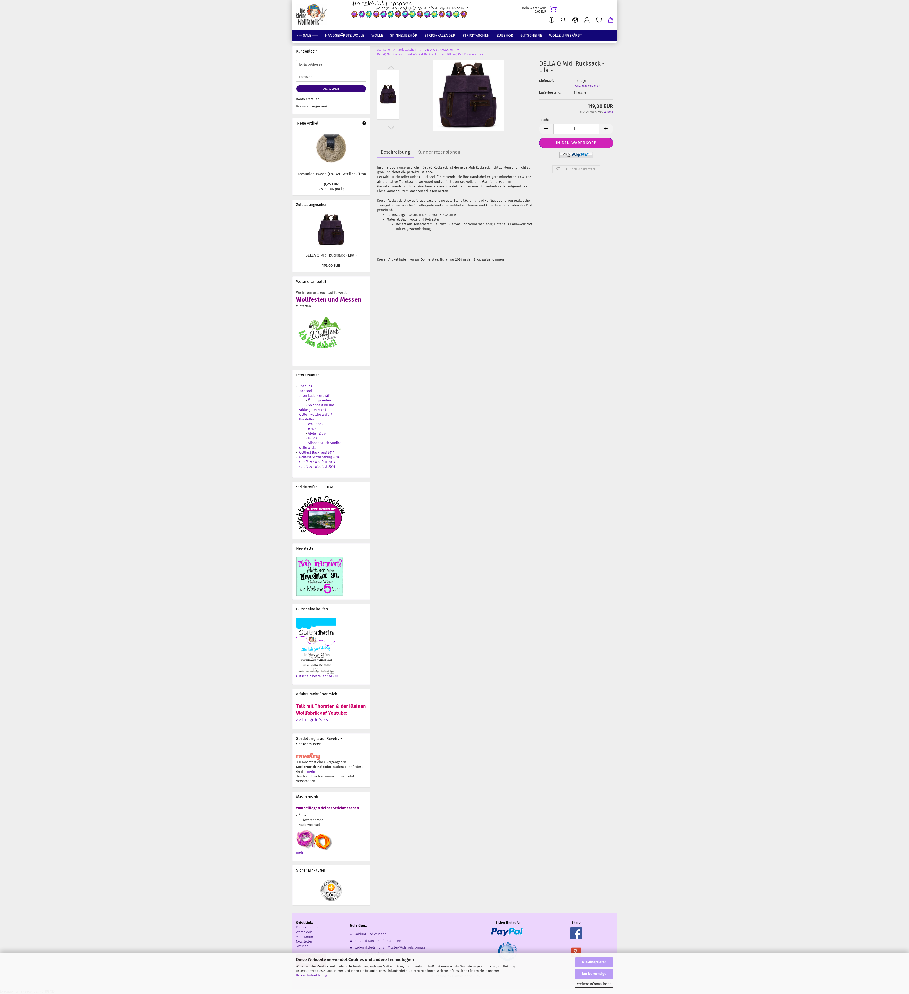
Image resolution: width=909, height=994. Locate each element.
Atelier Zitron (318, 434)
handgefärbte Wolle (344, 35)
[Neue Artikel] (364, 123)
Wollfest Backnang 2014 (316, 452)
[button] (575, 20)
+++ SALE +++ (307, 35)
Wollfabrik (315, 424)
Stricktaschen (476, 35)
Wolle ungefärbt (565, 35)
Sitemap (302, 946)
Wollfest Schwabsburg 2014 (319, 457)
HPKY (312, 429)
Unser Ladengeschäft (314, 396)
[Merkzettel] (599, 20)
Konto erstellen (307, 99)
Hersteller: (307, 419)
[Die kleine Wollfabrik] (313, 15)
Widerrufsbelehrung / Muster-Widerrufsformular (391, 947)
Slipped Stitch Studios (324, 443)
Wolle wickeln (309, 448)
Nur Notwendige (594, 974)
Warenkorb (304, 932)
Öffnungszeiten (319, 400)
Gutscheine (531, 35)
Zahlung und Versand (370, 934)
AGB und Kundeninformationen (378, 941)
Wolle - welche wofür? (315, 415)
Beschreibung (395, 152)
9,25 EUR (331, 184)
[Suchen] (563, 20)
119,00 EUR (331, 265)
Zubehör (505, 35)
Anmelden (331, 88)
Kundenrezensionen (438, 152)
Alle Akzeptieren (594, 962)
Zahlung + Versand (312, 410)
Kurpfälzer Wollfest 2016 (317, 467)
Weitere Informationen (594, 984)
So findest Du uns (321, 405)
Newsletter (304, 942)
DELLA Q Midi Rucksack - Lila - (331, 255)
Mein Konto (304, 937)
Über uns (305, 386)
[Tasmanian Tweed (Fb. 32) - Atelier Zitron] (331, 148)
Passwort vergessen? (311, 106)
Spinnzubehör (403, 35)
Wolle (377, 35)
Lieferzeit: (546, 81)
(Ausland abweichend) (587, 85)
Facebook (306, 391)
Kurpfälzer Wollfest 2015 (317, 462)
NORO (312, 438)
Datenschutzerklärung (311, 975)
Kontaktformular (308, 927)
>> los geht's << (312, 719)
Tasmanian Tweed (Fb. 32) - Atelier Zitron (331, 174)
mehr (311, 772)
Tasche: (544, 120)
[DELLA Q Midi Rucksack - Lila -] (468, 96)
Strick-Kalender (439, 35)
